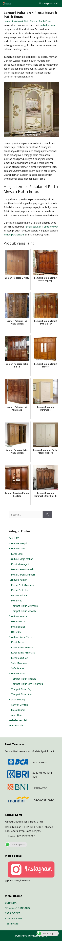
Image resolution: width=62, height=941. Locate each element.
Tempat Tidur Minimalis (24, 605)
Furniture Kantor (18, 616)
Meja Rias (16, 600)
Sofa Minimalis (19, 663)
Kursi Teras (17, 642)
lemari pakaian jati (14, 234)
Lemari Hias (15, 715)
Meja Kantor (18, 621)
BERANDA (10, 902)
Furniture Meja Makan (21, 558)
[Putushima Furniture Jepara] (7, 3)
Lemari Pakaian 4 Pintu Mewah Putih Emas (28, 21)
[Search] (47, 514)
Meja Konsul (18, 709)
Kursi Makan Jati (20, 564)
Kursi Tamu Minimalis (23, 652)
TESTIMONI (12, 923)
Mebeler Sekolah (18, 720)
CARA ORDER (12, 913)
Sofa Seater (17, 668)
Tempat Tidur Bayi (21, 689)
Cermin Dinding (19, 704)
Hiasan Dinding (17, 699)
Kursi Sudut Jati (19, 657)
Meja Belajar (18, 626)
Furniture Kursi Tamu (20, 637)
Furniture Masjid (18, 543)
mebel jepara (47, 25)
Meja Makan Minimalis (23, 574)
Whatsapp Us (18, 844)
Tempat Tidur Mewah (23, 611)
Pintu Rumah (16, 725)
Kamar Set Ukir (19, 590)
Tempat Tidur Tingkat (23, 678)
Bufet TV (14, 538)
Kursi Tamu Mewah (22, 647)
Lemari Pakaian (19, 595)
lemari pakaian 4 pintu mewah (41, 226)
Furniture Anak (17, 673)
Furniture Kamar (18, 579)
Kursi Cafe (17, 553)
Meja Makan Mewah (22, 569)
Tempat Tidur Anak (22, 694)
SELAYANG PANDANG (17, 908)
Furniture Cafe (17, 548)
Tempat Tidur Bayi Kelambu (27, 683)
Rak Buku (16, 631)
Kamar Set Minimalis (22, 585)
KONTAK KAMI (13, 918)
